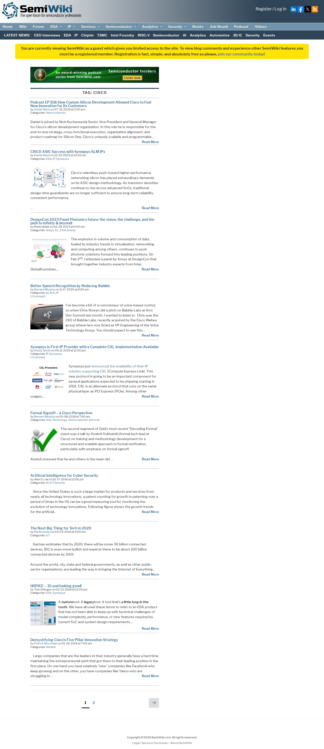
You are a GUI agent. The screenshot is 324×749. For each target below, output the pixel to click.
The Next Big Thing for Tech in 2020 (60, 528)
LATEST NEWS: (17, 35)
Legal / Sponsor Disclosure (150, 743)
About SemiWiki (181, 743)
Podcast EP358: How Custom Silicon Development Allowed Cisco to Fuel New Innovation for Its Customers (90, 104)
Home (8, 27)
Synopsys (62, 159)
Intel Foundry (122, 35)
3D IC (237, 35)
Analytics (150, 27)
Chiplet (87, 35)
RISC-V (144, 35)
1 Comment (37, 296)
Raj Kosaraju (42, 532)
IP (69, 27)
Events (269, 35)
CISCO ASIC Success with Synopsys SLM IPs (67, 151)
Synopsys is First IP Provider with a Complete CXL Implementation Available (94, 347)
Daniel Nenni (42, 109)
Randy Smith (42, 350)
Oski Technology (56, 420)
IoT (51, 482)
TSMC (102, 35)
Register (264, 9)
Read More (150, 142)
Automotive (220, 35)
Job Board (219, 27)
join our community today (241, 54)
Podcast (241, 27)
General (51, 647)
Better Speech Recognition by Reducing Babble (70, 286)
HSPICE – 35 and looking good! (56, 586)
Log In (280, 9)
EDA (54, 27)
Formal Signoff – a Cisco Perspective (61, 413)
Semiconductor (119, 27)
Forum (38, 27)
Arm (52, 292)
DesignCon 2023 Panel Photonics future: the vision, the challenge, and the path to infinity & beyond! (92, 221)
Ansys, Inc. (52, 230)
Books (198, 27)
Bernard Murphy (44, 289)
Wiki (23, 27)
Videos (261, 27)
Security (175, 27)
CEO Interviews (47, 35)
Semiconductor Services (84, 420)
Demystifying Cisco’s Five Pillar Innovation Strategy (74, 640)
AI (184, 35)
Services (88, 27)
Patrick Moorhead (45, 643)
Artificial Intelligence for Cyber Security (64, 475)
